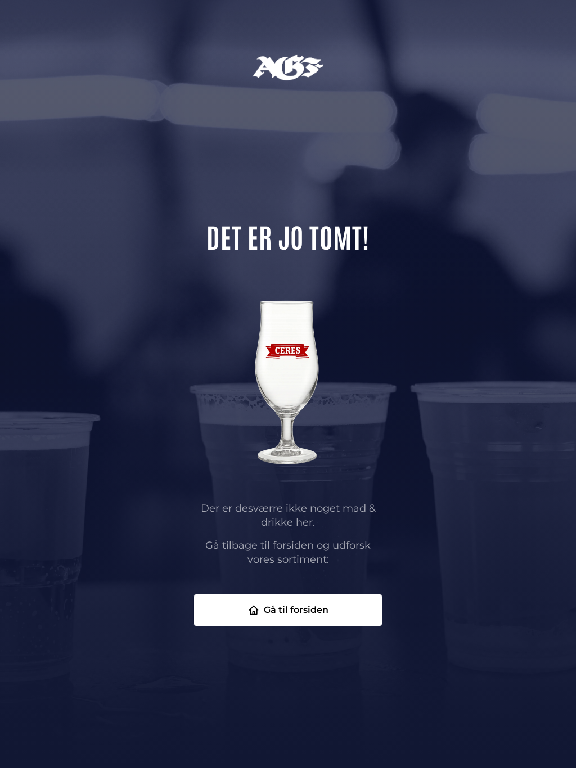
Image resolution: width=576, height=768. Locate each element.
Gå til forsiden (296, 609)
